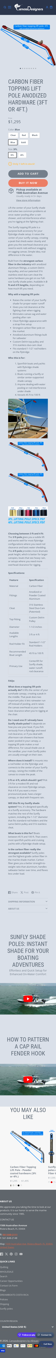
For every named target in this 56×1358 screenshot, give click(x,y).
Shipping (4, 1304)
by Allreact (32, 1340)
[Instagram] (16, 1254)
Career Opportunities (11, 1280)
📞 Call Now (46, 1344)
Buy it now (28, 182)
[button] (20, 68)
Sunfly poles (6, 1308)
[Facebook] (1, 1254)
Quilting (4, 1267)
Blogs (3, 1290)
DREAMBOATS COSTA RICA (14, 1294)
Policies (4, 1299)
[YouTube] (21, 1254)
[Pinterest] (11, 1254)
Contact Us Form (9, 1285)
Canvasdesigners (18, 1340)
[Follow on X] (6, 1254)
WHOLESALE (6, 1271)
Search (3, 1276)
